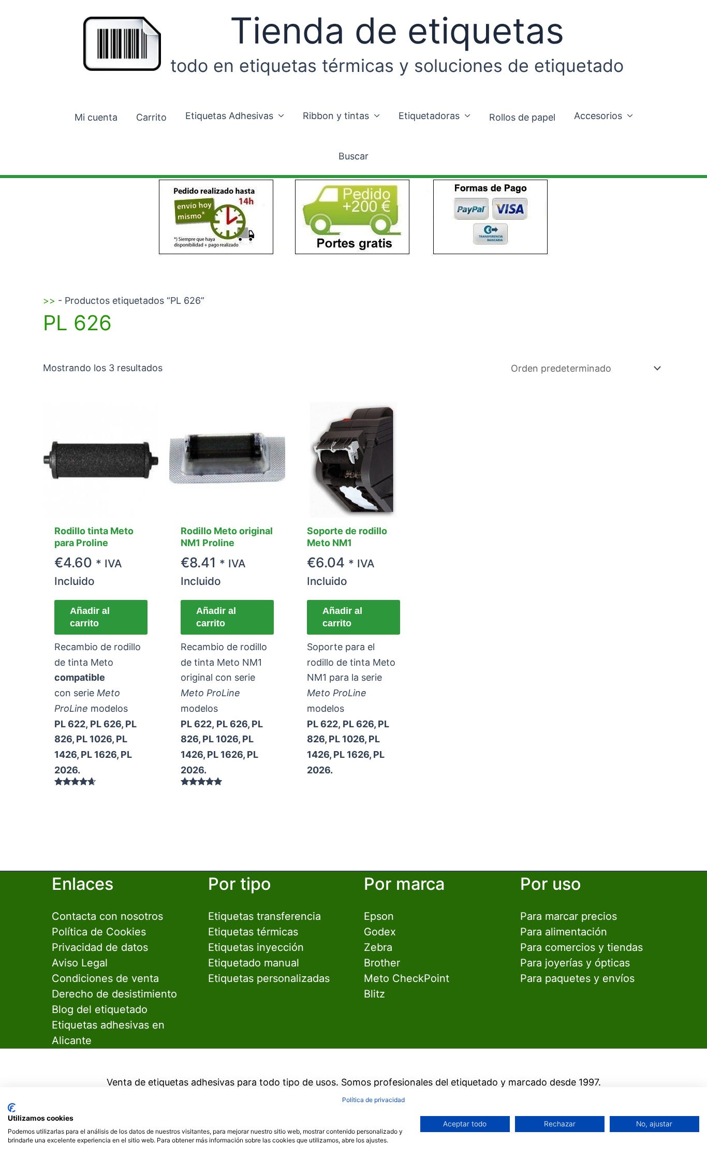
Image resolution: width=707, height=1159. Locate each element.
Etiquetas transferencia (264, 916)
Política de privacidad (373, 1100)
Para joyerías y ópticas (575, 963)
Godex (380, 932)
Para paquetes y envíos (577, 978)
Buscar (353, 156)
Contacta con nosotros (107, 916)
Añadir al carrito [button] (90, 617)
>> (49, 300)
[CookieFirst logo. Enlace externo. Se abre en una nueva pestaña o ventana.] (12, 1107)
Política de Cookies (99, 932)
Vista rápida (101, 506)
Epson (379, 916)
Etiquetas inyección (256, 947)
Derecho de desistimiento (114, 994)
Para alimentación (563, 932)
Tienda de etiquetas (397, 30)
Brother (382, 963)
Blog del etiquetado (100, 1009)
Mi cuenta (96, 117)
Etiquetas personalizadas (269, 978)
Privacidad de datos (100, 947)
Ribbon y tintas (336, 115)
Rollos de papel (522, 117)
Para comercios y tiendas (581, 947)
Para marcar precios (568, 916)
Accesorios (598, 115)
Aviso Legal (80, 963)
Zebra (378, 947)
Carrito (151, 117)
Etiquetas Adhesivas (229, 115)
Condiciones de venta (105, 978)
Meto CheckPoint (406, 978)
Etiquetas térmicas (253, 932)
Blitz (374, 994)
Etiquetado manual (253, 963)
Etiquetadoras (429, 115)
